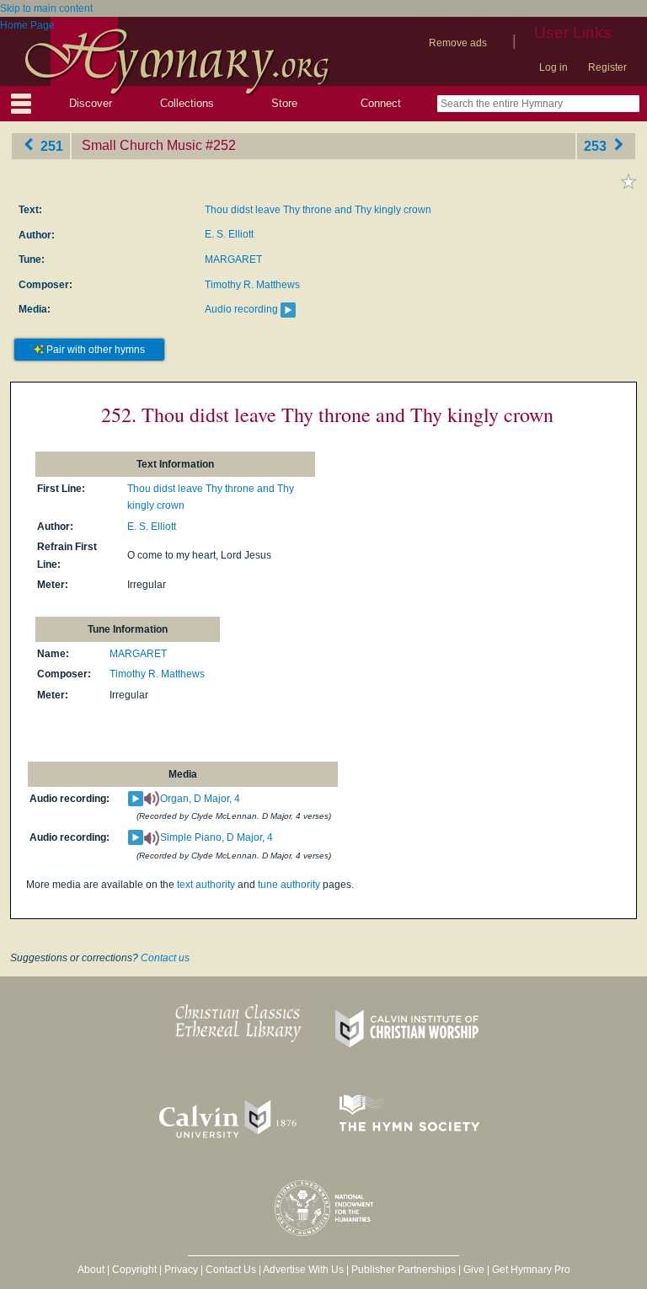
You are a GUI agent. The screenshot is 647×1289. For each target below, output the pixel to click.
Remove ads (458, 43)
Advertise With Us (303, 1270)
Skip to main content (46, 8)
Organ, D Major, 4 (200, 799)
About (91, 1270)
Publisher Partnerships (403, 1270)
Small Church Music (142, 145)
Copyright (134, 1270)
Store (284, 103)
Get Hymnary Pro (531, 1270)
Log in (553, 67)
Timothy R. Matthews (252, 285)
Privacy (181, 1270)
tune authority (289, 885)
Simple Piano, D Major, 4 (216, 837)
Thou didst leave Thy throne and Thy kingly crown (318, 210)
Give (473, 1270)
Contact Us (231, 1270)
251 (50, 145)
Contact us (165, 958)
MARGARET (233, 259)
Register (607, 67)
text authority (206, 885)
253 (597, 145)
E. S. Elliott (229, 234)
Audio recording (241, 309)
